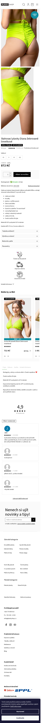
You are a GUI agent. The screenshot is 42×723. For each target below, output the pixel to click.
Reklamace (7, 644)
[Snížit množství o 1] (10, 175)
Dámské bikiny (8, 549)
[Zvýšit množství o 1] (10, 173)
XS (3, 157)
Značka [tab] (16, 367)
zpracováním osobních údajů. (26, 524)
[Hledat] (24, 5)
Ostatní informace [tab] (25, 367)
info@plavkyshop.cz (10, 618)
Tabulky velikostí (9, 641)
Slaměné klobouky (9, 597)
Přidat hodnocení (9, 421)
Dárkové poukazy (25, 597)
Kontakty (7, 676)
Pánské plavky (8, 585)
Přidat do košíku (22, 174)
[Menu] (37, 5)
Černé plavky (24, 565)
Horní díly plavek (9, 565)
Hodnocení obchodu (10, 666)
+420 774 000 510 (9, 612)
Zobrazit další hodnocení (20, 499)
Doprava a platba (9, 638)
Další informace (15, 706)
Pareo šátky (24, 573)
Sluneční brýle (22, 585)
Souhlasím (20, 718)
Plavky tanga (23, 553)
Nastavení (20, 711)
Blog (5, 651)
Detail (26, 351)
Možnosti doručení (33, 186)
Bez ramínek (24, 569)
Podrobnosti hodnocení (31, 148)
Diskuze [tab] (10, 367)
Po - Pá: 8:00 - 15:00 (9, 615)
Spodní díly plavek (25, 545)
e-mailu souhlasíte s (20, 524)
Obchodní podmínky (10, 669)
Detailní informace (6, 284)
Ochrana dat (8, 672)
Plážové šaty (8, 553)
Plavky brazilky (24, 549)
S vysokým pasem (9, 569)
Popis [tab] (4, 367)
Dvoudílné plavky (9, 545)
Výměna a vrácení (9, 648)
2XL (20, 157)
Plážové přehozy (9, 573)
